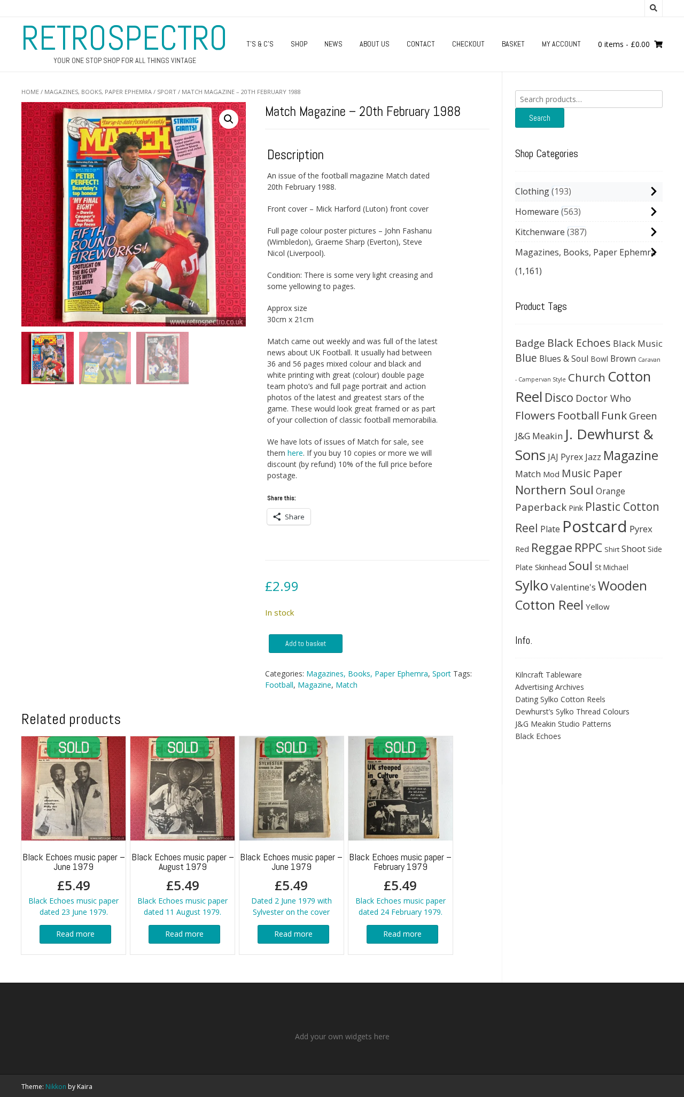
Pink (576, 507)
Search (539, 118)
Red (522, 548)
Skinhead (550, 567)
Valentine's (573, 587)
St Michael (611, 567)
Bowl (599, 359)
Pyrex (640, 529)
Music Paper (592, 473)
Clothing (532, 191)
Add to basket (305, 643)
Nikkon (55, 1086)
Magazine (314, 685)
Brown (623, 358)
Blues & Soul (563, 358)
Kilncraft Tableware (548, 675)
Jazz (593, 457)
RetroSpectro (124, 38)
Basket (513, 44)
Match (346, 685)
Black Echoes (579, 343)
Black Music (638, 343)
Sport (166, 92)
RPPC (588, 547)
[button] (228, 119)
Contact (421, 44)
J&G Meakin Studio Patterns (563, 724)
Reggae (551, 547)
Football (279, 685)
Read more (75, 934)
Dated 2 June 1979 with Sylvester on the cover (291, 884)
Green (643, 415)
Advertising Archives (549, 687)
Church (586, 377)
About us (375, 44)
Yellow (598, 606)
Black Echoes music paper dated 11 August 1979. (182, 884)
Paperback (540, 507)
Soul (581, 565)
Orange (610, 491)
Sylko (531, 585)
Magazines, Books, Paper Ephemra (98, 92)
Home (30, 92)
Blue (526, 358)
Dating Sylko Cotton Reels (560, 699)
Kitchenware (540, 232)
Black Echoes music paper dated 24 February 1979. (400, 884)
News (333, 44)
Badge (530, 342)
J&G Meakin (539, 436)
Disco (559, 397)
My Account (561, 44)
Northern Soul (554, 489)
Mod (551, 474)
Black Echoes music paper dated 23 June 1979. (73, 884)
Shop (299, 44)
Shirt (611, 549)
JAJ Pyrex (565, 457)
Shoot (633, 548)
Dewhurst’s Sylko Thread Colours (572, 711)
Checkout (468, 44)
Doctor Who (603, 398)
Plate (550, 529)
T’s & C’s (260, 44)
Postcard (594, 526)
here (295, 453)
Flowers (535, 415)
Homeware (537, 211)
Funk (614, 415)
